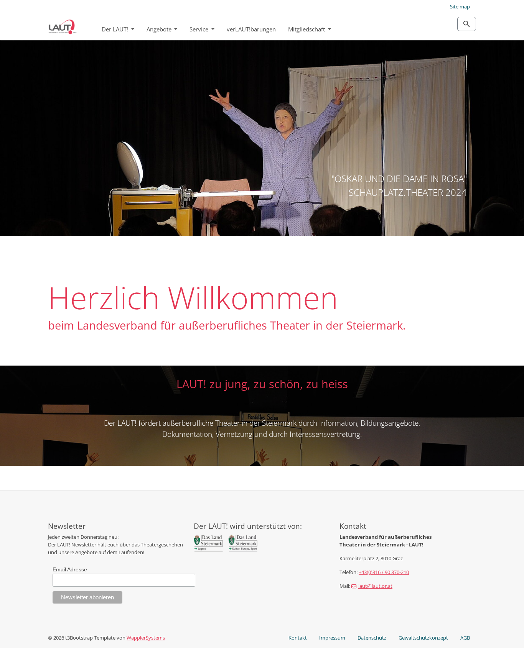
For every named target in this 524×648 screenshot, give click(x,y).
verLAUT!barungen (251, 29)
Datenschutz (372, 637)
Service (199, 29)
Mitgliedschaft (307, 29)
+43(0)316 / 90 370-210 (384, 572)
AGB (465, 637)
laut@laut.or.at (375, 585)
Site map (460, 6)
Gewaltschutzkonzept (423, 637)
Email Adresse (70, 569)
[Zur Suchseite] (466, 24)
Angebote (160, 29)
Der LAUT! (116, 29)
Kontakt (297, 637)
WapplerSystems (146, 637)
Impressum (332, 637)
